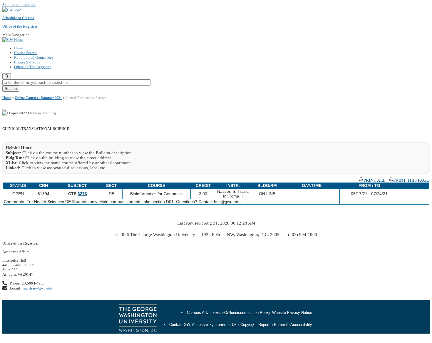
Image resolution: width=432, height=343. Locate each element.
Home (19, 48)
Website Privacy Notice (292, 312)
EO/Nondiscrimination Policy (246, 312)
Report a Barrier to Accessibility (285, 324)
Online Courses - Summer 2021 (38, 98)
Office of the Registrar (19, 26)
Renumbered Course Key (34, 57)
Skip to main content (19, 4)
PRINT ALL (374, 180)
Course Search (25, 53)
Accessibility (203, 324)
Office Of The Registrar (32, 67)
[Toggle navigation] (4, 110)
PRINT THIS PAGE (411, 180)
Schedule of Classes (18, 18)
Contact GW (179, 324)
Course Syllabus (27, 62)
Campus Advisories (203, 312)
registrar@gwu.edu (37, 288)
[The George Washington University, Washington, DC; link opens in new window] (138, 319)
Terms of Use (227, 324)
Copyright (248, 324)
